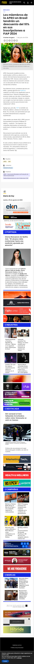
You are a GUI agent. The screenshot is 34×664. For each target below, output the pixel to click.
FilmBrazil (22, 90)
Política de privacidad (17, 647)
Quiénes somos (17, 645)
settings (19, 658)
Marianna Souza (8, 168)
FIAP (17, 108)
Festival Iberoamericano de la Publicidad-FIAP (16, 178)
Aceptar (5, 661)
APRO (5, 161)
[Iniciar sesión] (27, 2)
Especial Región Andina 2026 (15, 2)
